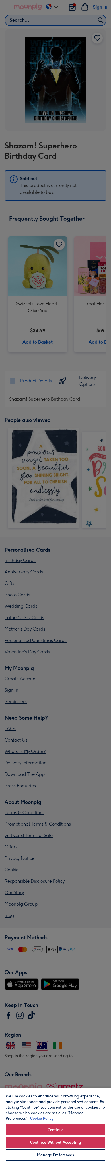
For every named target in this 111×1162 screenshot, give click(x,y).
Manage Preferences (55, 1155)
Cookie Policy (42, 1118)
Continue (55, 1130)
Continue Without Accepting (55, 1142)
